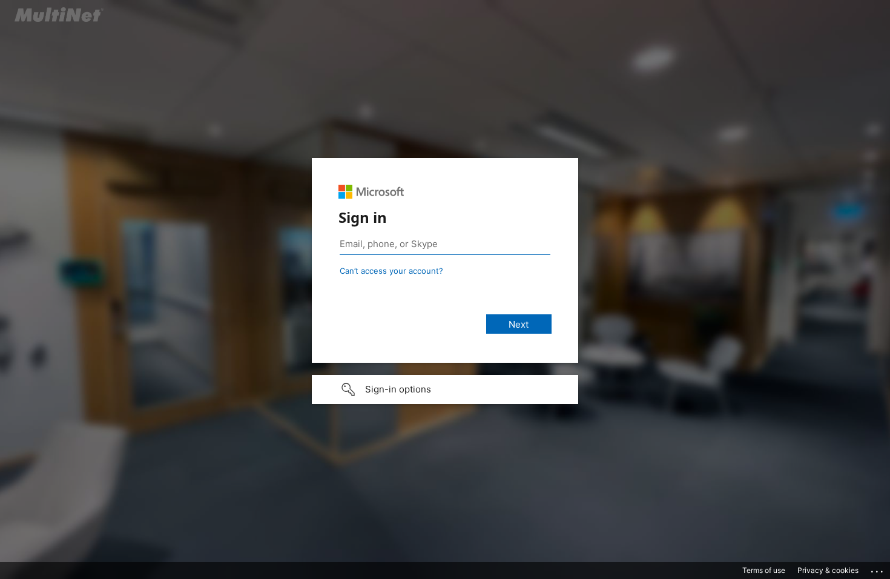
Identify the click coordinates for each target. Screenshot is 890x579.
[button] (445, 389)
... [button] (878, 569)
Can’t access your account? (391, 271)
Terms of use (763, 570)
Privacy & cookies (828, 570)
